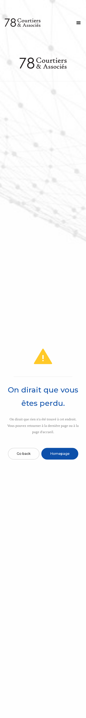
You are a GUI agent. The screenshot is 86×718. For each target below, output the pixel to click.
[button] (78, 22)
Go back (24, 454)
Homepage (60, 454)
